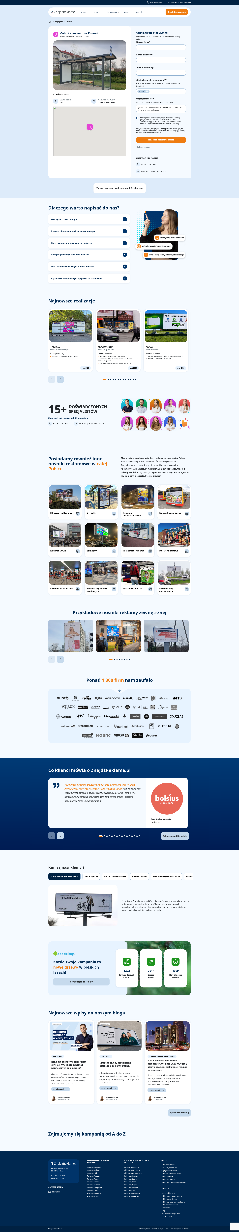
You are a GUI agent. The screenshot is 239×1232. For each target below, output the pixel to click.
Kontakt (139, 12)
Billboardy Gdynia (130, 1185)
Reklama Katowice (94, 1193)
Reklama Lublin (92, 1190)
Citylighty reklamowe (169, 1170)
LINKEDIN (56, 1192)
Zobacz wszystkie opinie (175, 836)
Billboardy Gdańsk (131, 1176)
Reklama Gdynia (93, 1196)
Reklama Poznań (93, 1179)
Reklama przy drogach (169, 1199)
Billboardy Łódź (130, 1182)
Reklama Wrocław (93, 1176)
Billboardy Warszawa (132, 1193)
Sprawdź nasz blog (179, 1112)
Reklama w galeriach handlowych (173, 1202)
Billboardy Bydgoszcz (132, 1170)
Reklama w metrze (168, 1179)
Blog (163, 1210)
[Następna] (60, 379)
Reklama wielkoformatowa (171, 1173)
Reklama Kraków (93, 1170)
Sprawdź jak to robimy (81, 981)
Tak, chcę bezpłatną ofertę (161, 139)
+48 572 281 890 (156, 2)
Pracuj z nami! (166, 1216)
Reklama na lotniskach (169, 1205)
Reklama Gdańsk (93, 1182)
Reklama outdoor (167, 1165)
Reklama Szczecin (93, 1185)
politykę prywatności (167, 129)
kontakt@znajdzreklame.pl (181, 2)
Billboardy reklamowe (169, 1168)
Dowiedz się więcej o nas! (170, 1213)
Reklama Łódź (92, 1173)
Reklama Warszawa (94, 1167)
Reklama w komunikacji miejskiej (173, 1182)
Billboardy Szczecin (131, 1187)
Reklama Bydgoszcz (94, 1187)
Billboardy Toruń (130, 1190)
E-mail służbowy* (144, 54)
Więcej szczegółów (145, 98)
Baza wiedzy (165, 1208)
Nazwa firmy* (143, 42)
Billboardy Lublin (130, 1179)
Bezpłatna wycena (177, 12)
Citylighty (59, 22)
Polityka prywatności (55, 1229)
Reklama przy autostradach (171, 1196)
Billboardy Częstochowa (133, 1173)
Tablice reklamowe (168, 1193)
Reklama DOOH (167, 1176)
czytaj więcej (58, 1089)
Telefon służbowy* (145, 67)
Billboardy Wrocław (131, 1196)
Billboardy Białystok (131, 1167)
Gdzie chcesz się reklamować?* (151, 80)
